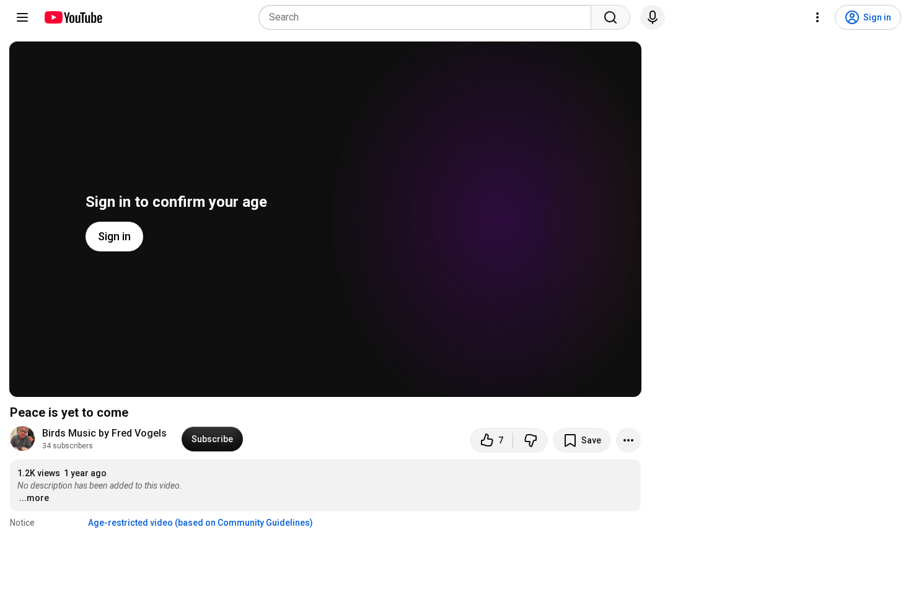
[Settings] (817, 17)
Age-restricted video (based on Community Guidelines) (200, 523)
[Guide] (22, 17)
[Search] (610, 17)
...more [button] (34, 498)
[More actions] (628, 440)
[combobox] (428, 17)
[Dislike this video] (530, 440)
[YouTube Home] (73, 17)
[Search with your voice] (652, 17)
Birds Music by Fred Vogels (104, 433)
